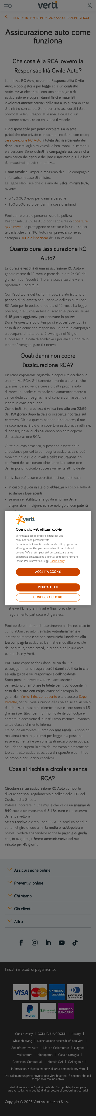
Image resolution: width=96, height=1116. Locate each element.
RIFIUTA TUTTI (48, 587)
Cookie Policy (57, 561)
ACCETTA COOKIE (48, 572)
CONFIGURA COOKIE (47, 597)
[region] (48, 558)
